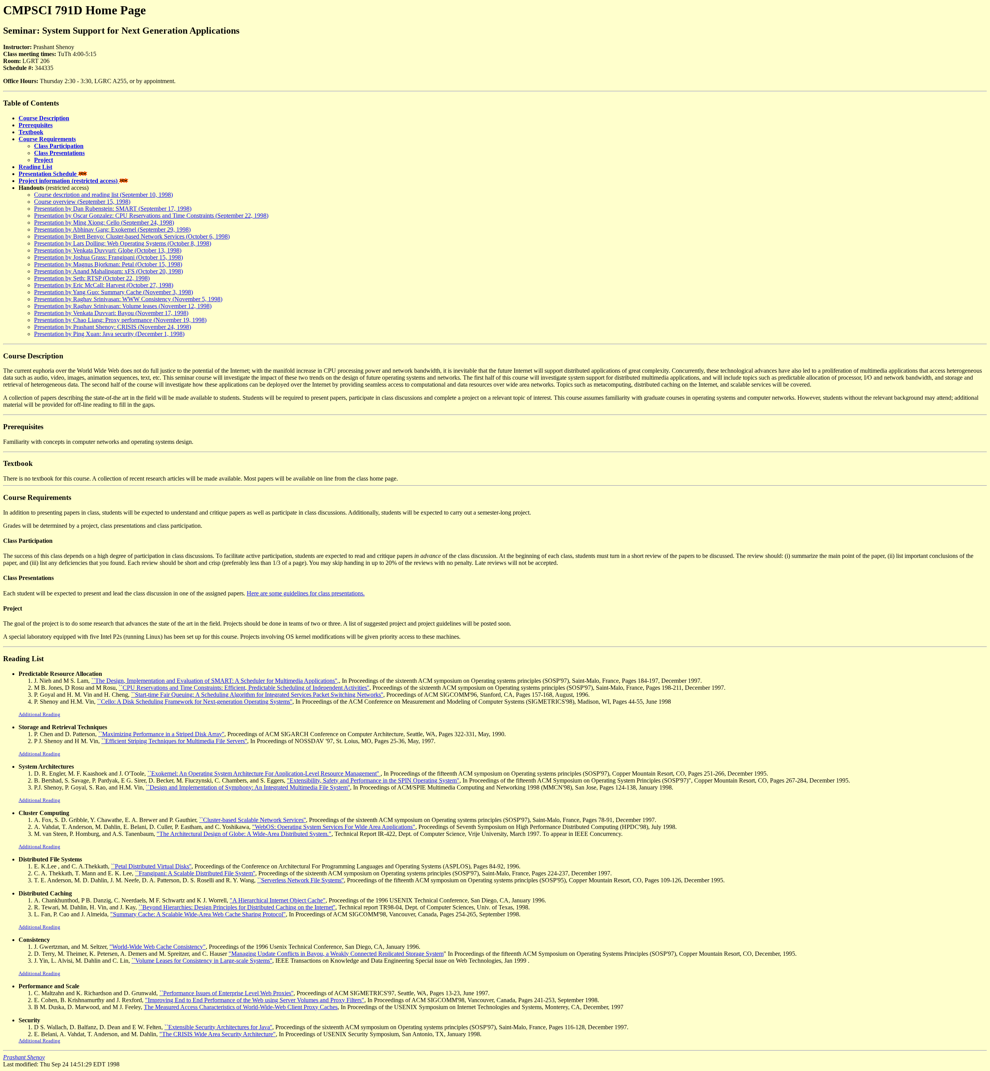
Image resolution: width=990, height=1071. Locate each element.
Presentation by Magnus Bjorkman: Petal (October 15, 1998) (108, 264)
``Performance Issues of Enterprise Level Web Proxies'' (226, 993)
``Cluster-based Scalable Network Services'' (252, 820)
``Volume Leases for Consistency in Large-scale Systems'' (201, 960)
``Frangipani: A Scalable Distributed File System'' (195, 873)
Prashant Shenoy (24, 1057)
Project (43, 160)
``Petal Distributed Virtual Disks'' (151, 866)
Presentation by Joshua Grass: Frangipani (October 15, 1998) (108, 257)
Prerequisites (36, 125)
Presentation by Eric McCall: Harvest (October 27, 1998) (103, 285)
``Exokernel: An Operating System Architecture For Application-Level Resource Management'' (264, 773)
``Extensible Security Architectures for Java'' (218, 1027)
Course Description (44, 118)
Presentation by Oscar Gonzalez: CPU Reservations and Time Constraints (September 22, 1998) (151, 215)
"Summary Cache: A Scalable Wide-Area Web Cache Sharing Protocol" (198, 914)
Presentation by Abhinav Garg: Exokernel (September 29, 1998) (112, 229)
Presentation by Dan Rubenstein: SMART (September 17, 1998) (112, 208)
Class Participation (59, 146)
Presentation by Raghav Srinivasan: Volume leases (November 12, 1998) (123, 306)
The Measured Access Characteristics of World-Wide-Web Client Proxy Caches (241, 1007)
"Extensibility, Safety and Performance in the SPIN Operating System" (373, 780)
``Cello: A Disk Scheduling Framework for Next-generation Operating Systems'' (194, 701)
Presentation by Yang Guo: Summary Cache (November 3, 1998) (113, 292)
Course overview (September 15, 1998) (82, 201)
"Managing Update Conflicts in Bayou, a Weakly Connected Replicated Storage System (336, 953)
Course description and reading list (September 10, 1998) (103, 194)
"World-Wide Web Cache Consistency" (157, 946)
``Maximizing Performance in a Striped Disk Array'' (161, 734)
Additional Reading (39, 714)
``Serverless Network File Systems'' (300, 880)
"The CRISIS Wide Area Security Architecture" (217, 1034)
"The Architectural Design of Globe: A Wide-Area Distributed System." (244, 834)
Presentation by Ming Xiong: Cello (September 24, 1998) (104, 222)
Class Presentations (59, 153)
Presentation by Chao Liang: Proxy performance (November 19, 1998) (120, 320)
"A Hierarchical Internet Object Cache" (278, 900)
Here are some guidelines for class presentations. (306, 593)
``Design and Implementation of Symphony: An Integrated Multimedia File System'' (248, 787)
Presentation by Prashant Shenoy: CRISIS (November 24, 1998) (112, 327)
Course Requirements (47, 139)
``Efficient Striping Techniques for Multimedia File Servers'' (174, 741)
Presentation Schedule (48, 174)
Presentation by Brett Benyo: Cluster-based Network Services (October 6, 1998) (132, 236)
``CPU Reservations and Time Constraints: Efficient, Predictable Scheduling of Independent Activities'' (244, 687)
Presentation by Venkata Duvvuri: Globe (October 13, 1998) (107, 250)
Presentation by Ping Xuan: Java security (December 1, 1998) (109, 334)
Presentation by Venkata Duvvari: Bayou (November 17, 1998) (111, 313)
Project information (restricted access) (69, 180)
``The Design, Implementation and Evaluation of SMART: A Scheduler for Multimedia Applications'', (215, 680)
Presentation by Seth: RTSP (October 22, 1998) (92, 278)
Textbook (31, 132)
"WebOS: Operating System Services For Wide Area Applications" (333, 827)
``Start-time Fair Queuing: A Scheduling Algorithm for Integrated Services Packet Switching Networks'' (257, 694)
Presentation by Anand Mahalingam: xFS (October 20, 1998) (108, 271)
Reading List (35, 167)
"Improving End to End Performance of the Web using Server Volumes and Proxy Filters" (254, 1000)
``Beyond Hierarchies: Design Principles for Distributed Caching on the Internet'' (236, 907)
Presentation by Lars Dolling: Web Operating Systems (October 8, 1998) (122, 243)
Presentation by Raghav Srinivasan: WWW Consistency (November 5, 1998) (128, 299)
